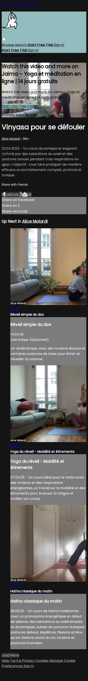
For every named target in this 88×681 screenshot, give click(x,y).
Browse (8, 44)
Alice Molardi (11, 139)
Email (26, 194)
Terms (16, 660)
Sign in (59, 44)
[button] (4, 39)
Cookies (42, 660)
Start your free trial (18, 106)
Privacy (28, 660)
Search (21, 44)
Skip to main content (19, 4)
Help (6, 660)
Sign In (33, 50)
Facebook (10, 194)
